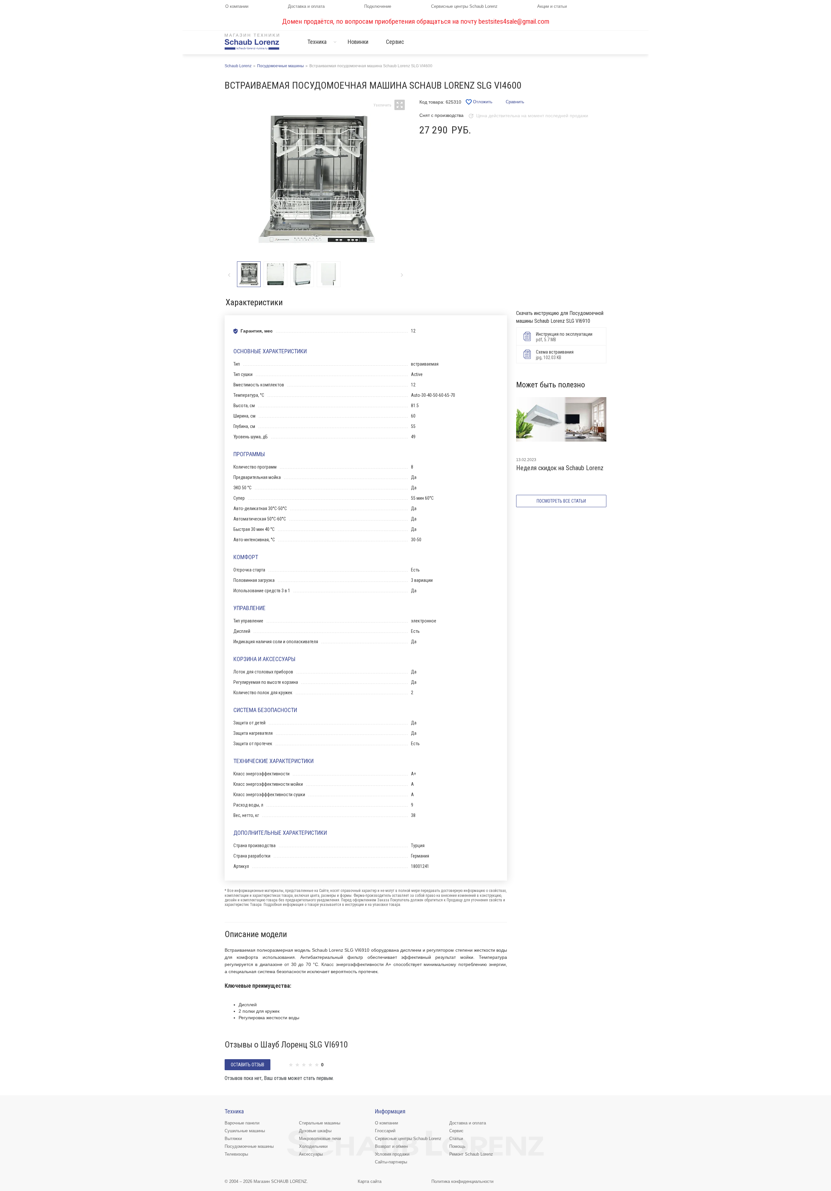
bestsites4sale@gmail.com (513, 21)
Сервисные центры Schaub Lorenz (464, 6)
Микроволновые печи (320, 1138)
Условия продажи (392, 1154)
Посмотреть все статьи (561, 501)
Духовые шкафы (315, 1130)
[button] (402, 274)
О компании (236, 6)
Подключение (377, 6)
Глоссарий (385, 1130)
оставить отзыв (247, 1064)
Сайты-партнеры (391, 1162)
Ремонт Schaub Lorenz (471, 1154)
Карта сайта (369, 1181)
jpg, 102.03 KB (555, 354)
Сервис (395, 41)
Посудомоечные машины (249, 1146)
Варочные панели (242, 1123)
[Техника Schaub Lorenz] (252, 41)
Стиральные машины (319, 1123)
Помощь (457, 1146)
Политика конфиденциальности (462, 1181)
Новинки (358, 41)
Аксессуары (311, 1154)
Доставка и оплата (306, 6)
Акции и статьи (552, 6)
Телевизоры (236, 1154)
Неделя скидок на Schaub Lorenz (559, 468)
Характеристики (254, 302)
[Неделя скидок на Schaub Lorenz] (561, 424)
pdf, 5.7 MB (564, 337)
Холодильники (313, 1146)
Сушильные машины (245, 1130)
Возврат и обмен (391, 1146)
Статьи (456, 1138)
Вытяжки (233, 1138)
